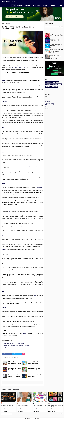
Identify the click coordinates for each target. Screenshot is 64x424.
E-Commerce (45, 5)
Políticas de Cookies (49, 103)
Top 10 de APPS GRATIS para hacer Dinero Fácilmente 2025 (18, 28)
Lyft (3, 152)
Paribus (37, 269)
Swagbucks (39, 187)
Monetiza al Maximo (37, 418)
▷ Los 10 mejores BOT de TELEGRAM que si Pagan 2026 (56, 46)
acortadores (48, 82)
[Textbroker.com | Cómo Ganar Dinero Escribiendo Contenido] (47, 51)
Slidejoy (4, 307)
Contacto (47, 108)
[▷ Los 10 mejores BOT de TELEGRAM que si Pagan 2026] (47, 45)
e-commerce (48, 84)
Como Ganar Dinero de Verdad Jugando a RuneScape (34, 375)
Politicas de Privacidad (50, 104)
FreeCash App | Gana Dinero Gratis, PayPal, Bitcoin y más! (14, 375)
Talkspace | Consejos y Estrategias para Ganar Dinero (14, 362)
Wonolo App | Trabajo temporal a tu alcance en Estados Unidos (55, 57)
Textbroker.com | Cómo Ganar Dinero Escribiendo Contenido (56, 51)
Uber (3, 127)
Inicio (13, 5)
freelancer (48, 86)
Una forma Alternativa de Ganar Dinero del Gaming (14, 369)
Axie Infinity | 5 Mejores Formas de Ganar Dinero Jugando (34, 362)
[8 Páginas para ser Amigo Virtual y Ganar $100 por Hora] (47, 35)
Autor (46, 106)
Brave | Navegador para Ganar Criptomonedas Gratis (34, 369)
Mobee (4, 80)
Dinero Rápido (20, 5)
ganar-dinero (55, 86)
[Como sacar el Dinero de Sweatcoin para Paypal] (47, 40)
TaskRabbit (4, 101)
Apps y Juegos (28, 5)
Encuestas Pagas (36, 5)
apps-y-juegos (56, 82)
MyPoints (4, 183)
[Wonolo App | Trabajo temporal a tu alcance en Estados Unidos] (47, 56)
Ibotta (3, 208)
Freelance (52, 5)
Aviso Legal (47, 101)
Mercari (4, 235)
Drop (3, 291)
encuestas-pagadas (57, 84)
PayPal (39, 197)
